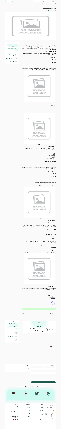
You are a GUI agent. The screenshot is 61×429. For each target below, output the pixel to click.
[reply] (7, 368)
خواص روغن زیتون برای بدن (51, 304)
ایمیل (42, 365)
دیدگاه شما (54, 373)
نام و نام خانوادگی (53, 365)
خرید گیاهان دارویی (52, 308)
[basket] (6, 1)
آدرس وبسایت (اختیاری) (53, 369)
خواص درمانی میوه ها (52, 305)
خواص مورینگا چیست (52, 302)
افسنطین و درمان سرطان (52, 303)
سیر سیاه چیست (53, 301)
